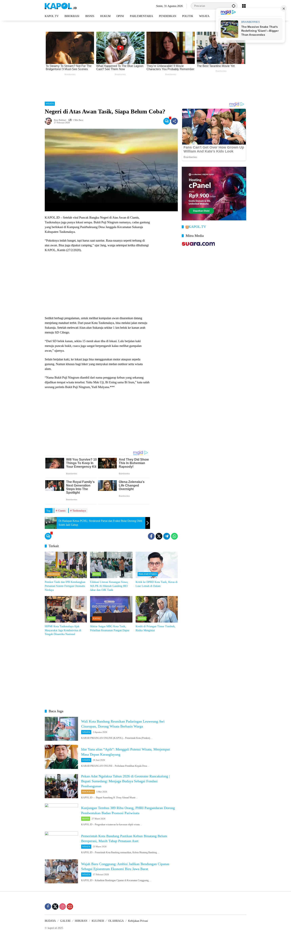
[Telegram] (166, 536)
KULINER (98, 920)
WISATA (50, 103)
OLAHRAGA (116, 920)
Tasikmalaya (79, 510)
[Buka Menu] (244, 6)
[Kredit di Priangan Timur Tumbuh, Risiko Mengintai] (157, 609)
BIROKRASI (53, 574)
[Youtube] (70, 906)
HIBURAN (81, 920)
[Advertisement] (145, 87)
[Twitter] (159, 536)
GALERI (65, 920)
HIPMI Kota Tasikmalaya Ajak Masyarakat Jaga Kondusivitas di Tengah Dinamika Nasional (63, 630)
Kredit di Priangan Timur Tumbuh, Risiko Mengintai (155, 628)
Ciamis (62, 510)
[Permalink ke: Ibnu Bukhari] (49, 121)
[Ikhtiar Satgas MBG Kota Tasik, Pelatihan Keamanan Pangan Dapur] (111, 609)
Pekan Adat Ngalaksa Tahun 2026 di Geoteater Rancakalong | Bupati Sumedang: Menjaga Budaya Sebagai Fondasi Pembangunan (125, 781)
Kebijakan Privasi (138, 920)
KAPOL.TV (197, 227)
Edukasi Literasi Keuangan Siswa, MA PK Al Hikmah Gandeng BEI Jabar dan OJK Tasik (109, 586)
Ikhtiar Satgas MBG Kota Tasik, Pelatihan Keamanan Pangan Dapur (109, 628)
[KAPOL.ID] (61, 5)
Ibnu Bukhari (60, 120)
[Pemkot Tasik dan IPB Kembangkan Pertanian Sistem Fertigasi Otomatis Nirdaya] (66, 565)
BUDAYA (50, 920)
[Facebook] (151, 536)
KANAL (97, 618)
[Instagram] (62, 906)
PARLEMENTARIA (148, 574)
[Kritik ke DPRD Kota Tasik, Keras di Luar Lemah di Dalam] (157, 565)
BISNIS (96, 574)
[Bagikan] (174, 121)
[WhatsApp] (174, 536)
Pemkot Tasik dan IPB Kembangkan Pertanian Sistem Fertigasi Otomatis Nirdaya (65, 586)
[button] (234, 6)
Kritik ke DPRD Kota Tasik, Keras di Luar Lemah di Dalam (157, 584)
